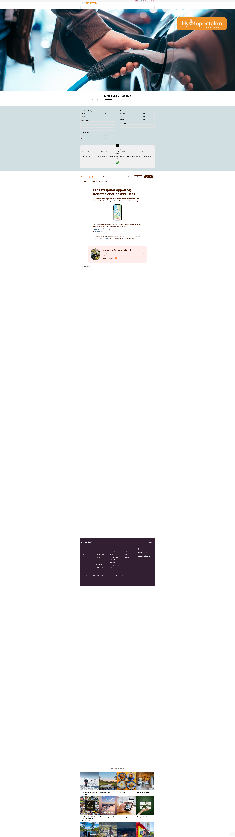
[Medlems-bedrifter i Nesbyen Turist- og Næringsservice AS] (89, 805)
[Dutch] (146, 0)
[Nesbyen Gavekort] (145, 805)
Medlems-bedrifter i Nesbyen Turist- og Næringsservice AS (88, 818)
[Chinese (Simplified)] (154, 0)
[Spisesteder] (127, 781)
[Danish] (140, 0)
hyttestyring (143, 151)
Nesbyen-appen (124, 817)
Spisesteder (122, 792)
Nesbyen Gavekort (143, 817)
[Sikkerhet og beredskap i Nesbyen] (89, 781)
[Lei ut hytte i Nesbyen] (145, 781)
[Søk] (152, 7)
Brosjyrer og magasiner (108, 817)
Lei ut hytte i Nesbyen (144, 792)
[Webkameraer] (108, 781)
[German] (144, 0)
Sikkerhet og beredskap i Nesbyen (89, 793)
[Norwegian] (136, 0)
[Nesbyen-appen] (127, 805)
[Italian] (150, 0)
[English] (142, 0)
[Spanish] (152, 0)
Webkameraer (105, 792)
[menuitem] (84, 7)
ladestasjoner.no (108, 99)
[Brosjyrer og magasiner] (108, 805)
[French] (148, 0)
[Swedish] (138, 0)
